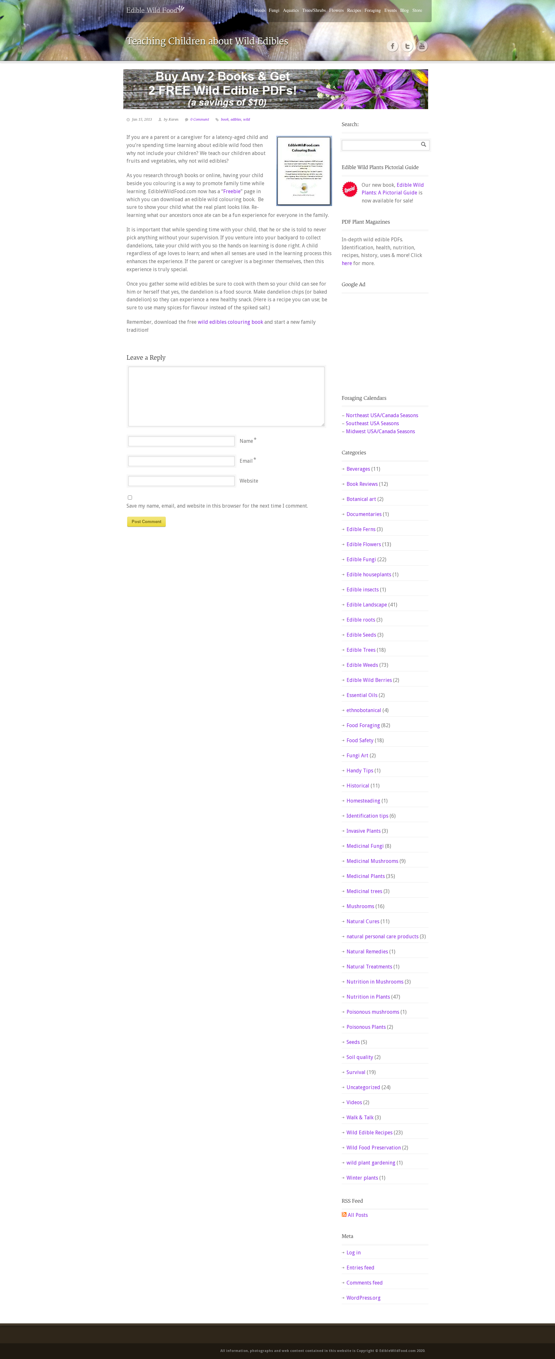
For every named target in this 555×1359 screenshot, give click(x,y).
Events (390, 10)
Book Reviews (362, 484)
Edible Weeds (362, 665)
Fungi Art (357, 756)
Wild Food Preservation (374, 1148)
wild (246, 119)
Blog (404, 10)
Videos (354, 1102)
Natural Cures (363, 921)
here (347, 263)
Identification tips (367, 816)
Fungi (274, 10)
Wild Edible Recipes (369, 1133)
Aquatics (291, 10)
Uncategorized (363, 1087)
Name (246, 441)
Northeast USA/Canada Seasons (382, 415)
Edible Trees (361, 650)
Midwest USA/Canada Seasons (380, 431)
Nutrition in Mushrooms (375, 982)
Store (417, 10)
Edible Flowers (364, 544)
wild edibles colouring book (230, 322)
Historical (358, 786)
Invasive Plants (364, 831)
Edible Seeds (361, 635)
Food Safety (360, 740)
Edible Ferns (361, 529)
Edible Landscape (367, 605)
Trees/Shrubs (314, 10)
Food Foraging (363, 725)
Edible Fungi (361, 559)
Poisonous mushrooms (373, 1012)
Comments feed (365, 1283)
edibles (236, 119)
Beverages (358, 469)
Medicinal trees (364, 891)
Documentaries (364, 514)
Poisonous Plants (366, 1027)
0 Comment (199, 119)
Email (246, 461)
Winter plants (362, 1178)
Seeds (353, 1042)
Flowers (336, 10)
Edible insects (363, 590)
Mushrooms (360, 906)
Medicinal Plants (366, 876)
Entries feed (360, 1268)
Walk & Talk (360, 1117)
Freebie (232, 191)
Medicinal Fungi (365, 846)
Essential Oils (362, 695)
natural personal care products (382, 936)
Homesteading (363, 801)
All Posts (358, 1215)
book (225, 119)
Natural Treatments (369, 967)
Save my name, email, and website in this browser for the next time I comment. (217, 506)
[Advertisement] (382, 338)
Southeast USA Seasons (372, 423)
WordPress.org (364, 1298)
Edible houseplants (369, 575)
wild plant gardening (371, 1163)
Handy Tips (360, 771)
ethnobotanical (364, 710)
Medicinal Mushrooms (372, 861)
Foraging (373, 10)
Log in (354, 1253)
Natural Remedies (367, 952)
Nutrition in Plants (368, 997)
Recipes (354, 10)
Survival (356, 1072)
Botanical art (361, 499)
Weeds (259, 10)
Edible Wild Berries (369, 680)
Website (249, 481)
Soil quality (360, 1057)
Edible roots (361, 620)
